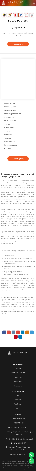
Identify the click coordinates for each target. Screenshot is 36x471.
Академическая (10, 110)
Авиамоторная (10, 103)
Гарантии (18, 377)
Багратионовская (10, 145)
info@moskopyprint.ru (19, 427)
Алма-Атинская (10, 121)
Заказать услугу (18, 44)
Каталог (18, 400)
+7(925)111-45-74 (19, 423)
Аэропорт (8, 138)
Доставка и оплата (18, 373)
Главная (18, 368)
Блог (18, 408)
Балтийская (8, 149)
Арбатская (8, 135)
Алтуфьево (8, 124)
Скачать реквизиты (17, 454)
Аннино (7, 131)
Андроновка (9, 128)
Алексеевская (9, 117)
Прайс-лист (18, 404)
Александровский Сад (12, 114)
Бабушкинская (9, 142)
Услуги (18, 395)
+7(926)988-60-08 (19, 419)
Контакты (18, 386)
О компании (18, 382)
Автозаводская (10, 107)
